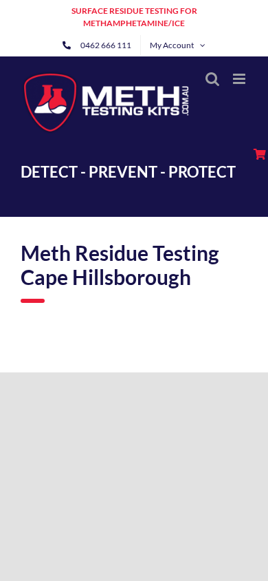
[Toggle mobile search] (212, 79)
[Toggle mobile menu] (240, 79)
